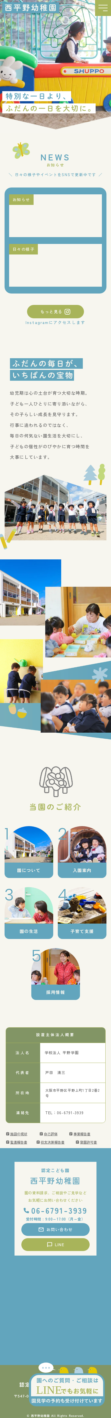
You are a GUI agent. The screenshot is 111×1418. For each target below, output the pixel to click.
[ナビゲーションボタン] (103, 8)
